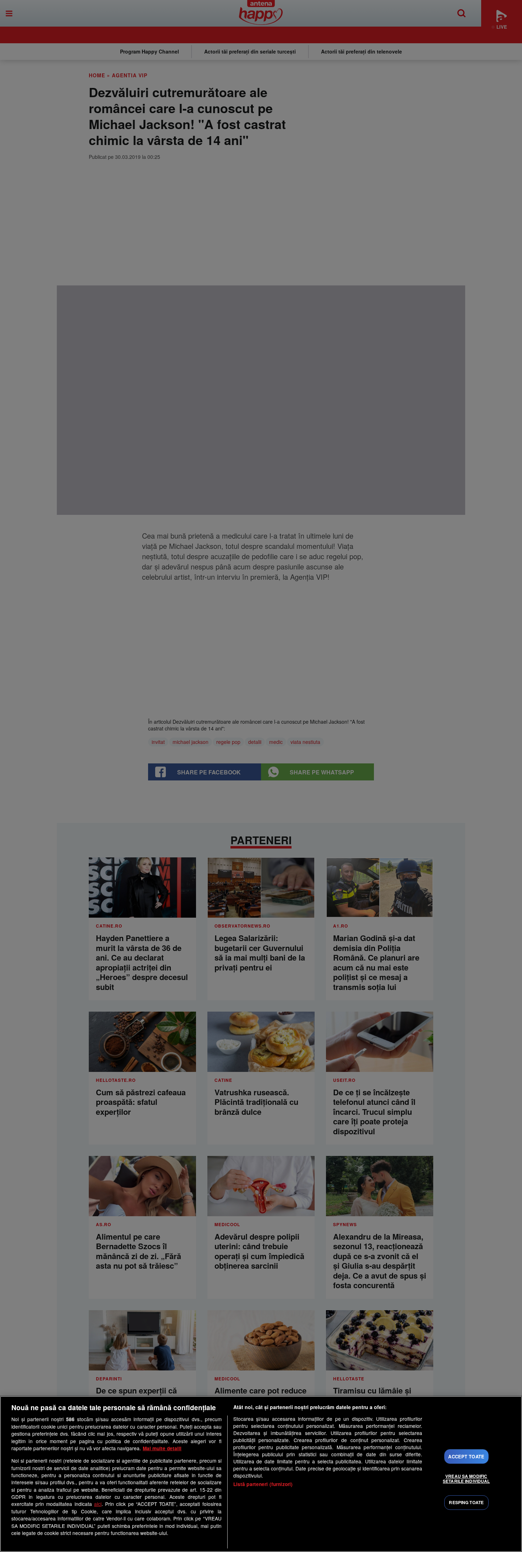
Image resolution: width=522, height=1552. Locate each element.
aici (98, 1503)
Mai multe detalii (162, 1448)
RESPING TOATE (466, 1503)
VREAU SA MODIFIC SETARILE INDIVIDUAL (466, 1478)
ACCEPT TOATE (466, 1456)
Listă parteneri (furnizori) (263, 1484)
